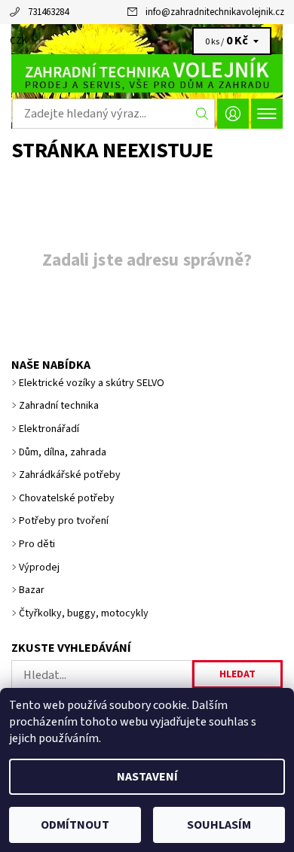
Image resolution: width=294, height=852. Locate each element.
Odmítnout (75, 825)
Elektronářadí (49, 429)
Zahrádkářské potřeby (70, 474)
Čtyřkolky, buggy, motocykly (84, 613)
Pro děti (37, 544)
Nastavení (147, 776)
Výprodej (39, 567)
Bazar (31, 590)
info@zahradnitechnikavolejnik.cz (214, 12)
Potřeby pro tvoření (64, 520)
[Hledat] (202, 114)
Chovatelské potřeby (67, 498)
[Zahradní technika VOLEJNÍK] (147, 73)
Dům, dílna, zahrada (62, 452)
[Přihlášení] (233, 113)
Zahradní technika (59, 405)
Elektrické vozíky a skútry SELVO (91, 383)
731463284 (48, 12)
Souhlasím (219, 825)
